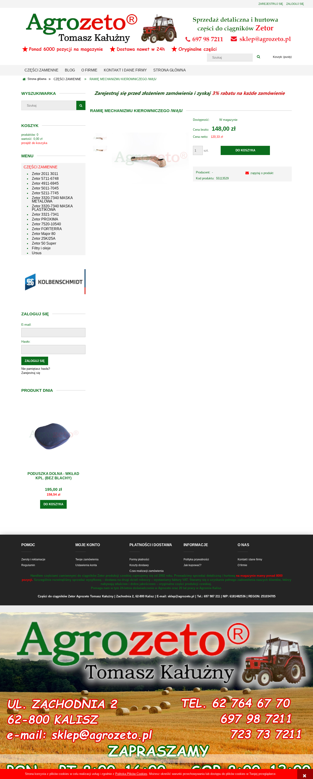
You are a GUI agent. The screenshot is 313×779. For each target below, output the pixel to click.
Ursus (36, 253)
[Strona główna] (156, 32)
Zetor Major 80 (43, 234)
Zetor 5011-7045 (45, 188)
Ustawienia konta (86, 565)
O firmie (242, 565)
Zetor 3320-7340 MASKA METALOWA (52, 199)
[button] (258, 173)
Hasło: (25, 341)
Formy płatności (139, 559)
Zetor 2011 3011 (45, 174)
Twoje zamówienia (87, 559)
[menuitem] (41, 70)
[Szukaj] (258, 57)
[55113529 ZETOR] (100, 138)
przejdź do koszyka (34, 143)
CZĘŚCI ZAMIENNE (41, 167)
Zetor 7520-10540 (46, 224)
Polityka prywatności (196, 559)
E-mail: (26, 324)
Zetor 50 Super (44, 243)
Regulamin (28, 565)
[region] (53, 281)
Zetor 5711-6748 (45, 179)
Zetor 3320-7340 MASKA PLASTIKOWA (52, 208)
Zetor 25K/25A (43, 238)
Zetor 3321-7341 (45, 214)
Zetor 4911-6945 (45, 183)
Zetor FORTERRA (47, 229)
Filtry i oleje (41, 248)
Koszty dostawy (139, 565)
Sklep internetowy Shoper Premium (156, 758)
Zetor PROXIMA (45, 219)
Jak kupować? (192, 565)
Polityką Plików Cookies (131, 774)
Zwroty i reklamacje (33, 559)
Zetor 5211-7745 (45, 193)
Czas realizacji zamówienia (146, 571)
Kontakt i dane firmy (250, 559)
